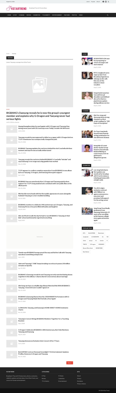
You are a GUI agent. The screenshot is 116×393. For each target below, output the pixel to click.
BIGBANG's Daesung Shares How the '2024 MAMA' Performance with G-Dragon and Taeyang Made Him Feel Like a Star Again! (44, 298)
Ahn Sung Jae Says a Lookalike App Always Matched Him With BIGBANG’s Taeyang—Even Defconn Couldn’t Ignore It (44, 287)
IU (96, 240)
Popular (93, 1)
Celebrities (36, 15)
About (98, 1)
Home (9, 15)
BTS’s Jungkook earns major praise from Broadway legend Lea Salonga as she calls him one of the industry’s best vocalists (101, 79)
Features (67, 15)
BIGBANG (101, 244)
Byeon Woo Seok (88, 248)
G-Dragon (93, 244)
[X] (108, 1)
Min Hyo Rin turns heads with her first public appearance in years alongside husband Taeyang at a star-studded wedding (44, 195)
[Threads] (106, 1)
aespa (90, 240)
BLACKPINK (91, 233)
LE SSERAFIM (95, 237)
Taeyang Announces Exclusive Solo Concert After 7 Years (38, 341)
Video (81, 15)
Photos (74, 15)
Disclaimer (80, 381)
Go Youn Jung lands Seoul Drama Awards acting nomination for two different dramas (101, 134)
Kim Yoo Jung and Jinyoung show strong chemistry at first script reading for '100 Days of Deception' (102, 119)
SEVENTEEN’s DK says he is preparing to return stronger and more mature (102, 61)
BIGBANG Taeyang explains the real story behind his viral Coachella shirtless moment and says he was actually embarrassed (45, 149)
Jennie (102, 240)
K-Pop (15, 15)
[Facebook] (103, 1)
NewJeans (101, 233)
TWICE (85, 244)
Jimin (84, 240)
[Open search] (107, 15)
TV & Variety (46, 15)
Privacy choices (81, 383)
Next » (70, 363)
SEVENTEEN (99, 248)
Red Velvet (86, 252)
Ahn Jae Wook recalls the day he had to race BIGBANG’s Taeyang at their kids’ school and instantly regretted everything (44, 217)
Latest (88, 1)
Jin (102, 237)
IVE (107, 237)
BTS (84, 233)
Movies (29, 15)
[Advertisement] (58, 33)
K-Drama (21, 15)
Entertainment (57, 15)
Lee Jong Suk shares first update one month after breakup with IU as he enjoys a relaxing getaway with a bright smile (101, 175)
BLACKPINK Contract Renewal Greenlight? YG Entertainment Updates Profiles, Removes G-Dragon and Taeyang (43, 353)
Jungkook (85, 237)
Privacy (79, 378)
